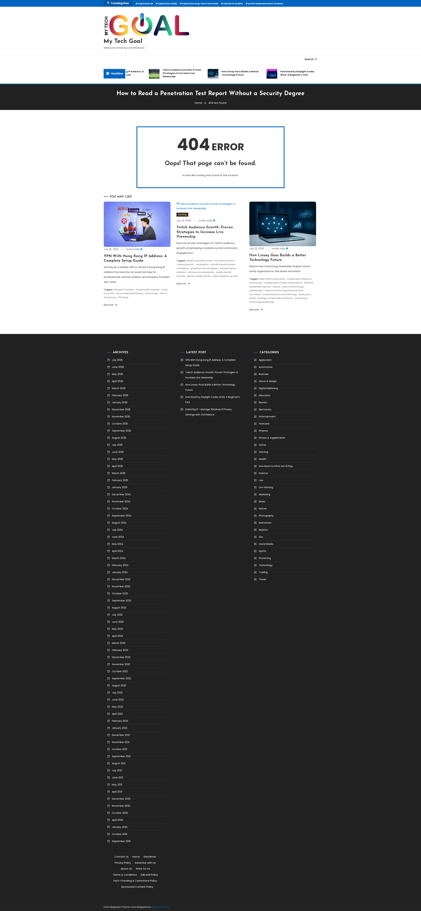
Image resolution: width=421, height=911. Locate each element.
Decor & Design (268, 381)
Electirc (263, 402)
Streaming (265, 558)
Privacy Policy (123, 862)
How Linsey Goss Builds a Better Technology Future (229, 73)
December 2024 (121, 494)
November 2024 (121, 501)
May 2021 (117, 784)
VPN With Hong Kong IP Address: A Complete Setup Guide (210, 362)
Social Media (266, 544)
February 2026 (120, 395)
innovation (255, 294)
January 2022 (119, 728)
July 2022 (117, 692)
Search (309, 59)
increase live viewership (201, 272)
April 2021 (117, 791)
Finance (263, 430)
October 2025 (120, 423)
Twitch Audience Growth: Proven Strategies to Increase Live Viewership (171, 73)
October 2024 (120, 508)
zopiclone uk (145, 3)
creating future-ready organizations (282, 282)
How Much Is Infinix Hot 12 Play (276, 466)
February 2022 (120, 721)
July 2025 (117, 445)
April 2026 (117, 381)
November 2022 (121, 664)
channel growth (185, 264)
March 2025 (118, 473)
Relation (263, 529)
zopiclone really (167, 3)
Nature (263, 508)
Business (264, 374)
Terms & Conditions (125, 874)
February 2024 (120, 565)
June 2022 (118, 699)
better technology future (272, 278)
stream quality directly (199, 276)
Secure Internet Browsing (129, 293)
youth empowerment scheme (265, 3)
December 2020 (121, 798)
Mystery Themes (160, 907)
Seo (261, 537)
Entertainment (267, 416)
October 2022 (120, 671)
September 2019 (121, 841)
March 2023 (118, 643)
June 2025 (118, 452)
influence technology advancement (284, 290)
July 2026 (117, 360)
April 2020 (117, 820)
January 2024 (120, 572)
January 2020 (119, 827)
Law (261, 480)
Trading (263, 572)
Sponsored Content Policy (137, 886)
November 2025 (121, 416)
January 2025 (119, 487)
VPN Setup (123, 297)
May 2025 (117, 459)
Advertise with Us (145, 862)
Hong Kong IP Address (148, 289)
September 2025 (121, 430)
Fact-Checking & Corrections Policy (135, 880)
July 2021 (117, 770)
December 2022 (121, 657)
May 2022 (117, 706)
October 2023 (120, 593)
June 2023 (118, 621)
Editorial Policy (149, 874)
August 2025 (119, 437)
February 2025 (120, 480)
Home (136, 856)
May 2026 (117, 374)
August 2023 (119, 607)
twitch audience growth (225, 276)
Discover (109, 304)
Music (262, 501)
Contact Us (121, 856)
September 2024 (121, 515)
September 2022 (121, 678)
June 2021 (117, 777)
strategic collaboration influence (275, 298)
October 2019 (119, 834)
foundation (183, 268)
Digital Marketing (268, 388)
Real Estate (265, 522)
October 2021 (119, 749)
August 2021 (118, 763)
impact (276, 286)
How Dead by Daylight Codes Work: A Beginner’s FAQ (287, 73)
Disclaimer (150, 856)
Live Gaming (266, 487)
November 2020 (121, 805)
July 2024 (117, 529)
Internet (263, 473)
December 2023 (121, 579)
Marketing (264, 494)
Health (262, 459)
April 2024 (117, 551)
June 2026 (118, 367)
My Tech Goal (123, 41)
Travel (262, 579)
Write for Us (143, 868)
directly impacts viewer (222, 264)
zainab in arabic (233, 3)
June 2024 (118, 537)
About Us (126, 868)
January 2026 (119, 402)
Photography (266, 515)
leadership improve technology (280, 294)
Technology (151, 293)
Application (265, 360)
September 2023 (121, 600)
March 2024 (119, 558)
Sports (262, 551)
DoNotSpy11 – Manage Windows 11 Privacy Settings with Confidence (208, 412)
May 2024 (117, 544)
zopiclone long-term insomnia (200, 3)
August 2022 (119, 685)
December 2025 (121, 409)
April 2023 (117, 636)
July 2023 (117, 614)
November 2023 (121, 586)
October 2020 (120, 813)
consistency (202, 264)
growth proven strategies (204, 268)
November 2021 (120, 742)
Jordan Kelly (132, 249)
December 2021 (121, 735)
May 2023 (117, 629)
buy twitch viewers (224, 260)
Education (264, 395)
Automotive (265, 367)
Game (262, 445)
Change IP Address (123, 289)
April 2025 (117, 466)
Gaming (182, 214)
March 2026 (118, 388)
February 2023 (120, 650)
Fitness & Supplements (272, 437)
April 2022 (117, 713)
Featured (264, 423)
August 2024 (119, 522)
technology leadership (262, 302)
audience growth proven (199, 260)
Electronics (265, 409)
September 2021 (121, 756)
